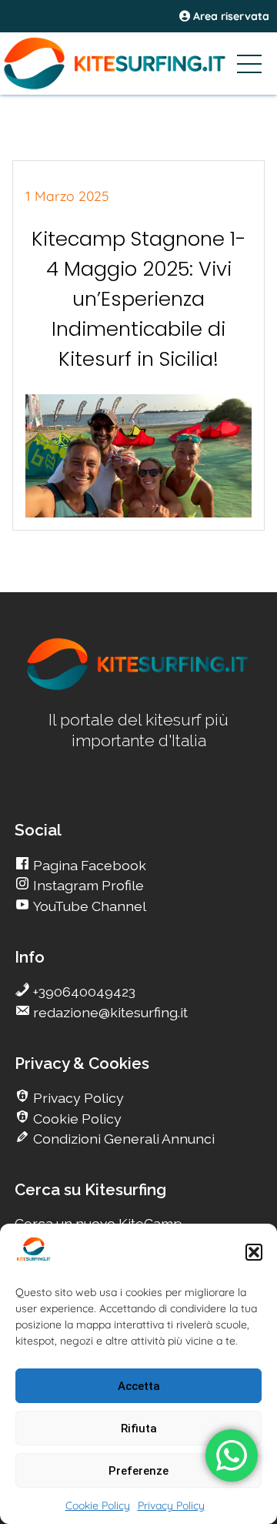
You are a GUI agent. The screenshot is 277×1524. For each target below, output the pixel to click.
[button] (254, 1252)
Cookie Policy (97, 1505)
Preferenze (138, 1471)
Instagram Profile (87, 885)
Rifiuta (139, 1428)
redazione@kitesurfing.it (109, 1012)
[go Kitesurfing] (138, 687)
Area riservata (229, 16)
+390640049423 (82, 991)
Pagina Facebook (88, 865)
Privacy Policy (171, 1505)
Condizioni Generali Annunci (122, 1138)
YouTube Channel (88, 906)
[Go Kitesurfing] (138, 63)
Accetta (139, 1386)
